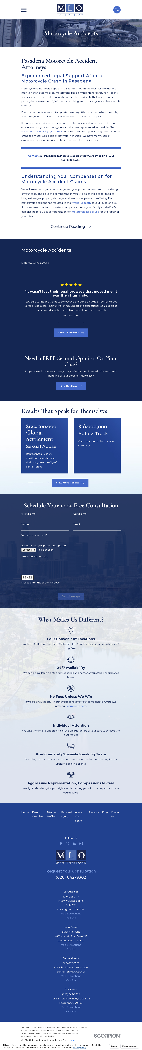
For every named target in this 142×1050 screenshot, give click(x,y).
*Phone (25, 524)
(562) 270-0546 (71, 932)
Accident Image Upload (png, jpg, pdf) (44, 545)
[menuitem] (71, 262)
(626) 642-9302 (71, 877)
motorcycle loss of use (85, 211)
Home (25, 812)
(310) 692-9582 (70, 963)
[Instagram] (81, 843)
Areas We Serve (78, 816)
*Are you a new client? (34, 535)
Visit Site (71, 918)
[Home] (70, 10)
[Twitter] (67, 843)
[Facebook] (61, 843)
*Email (76, 524)
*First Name (28, 514)
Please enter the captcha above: (40, 583)
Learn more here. (76, 706)
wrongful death (81, 202)
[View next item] (84, 323)
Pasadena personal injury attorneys (42, 131)
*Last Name (80, 514)
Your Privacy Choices (60, 1040)
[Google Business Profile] (74, 843)
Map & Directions (71, 913)
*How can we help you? (35, 556)
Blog (105, 812)
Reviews (94, 812)
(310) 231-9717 (71, 896)
